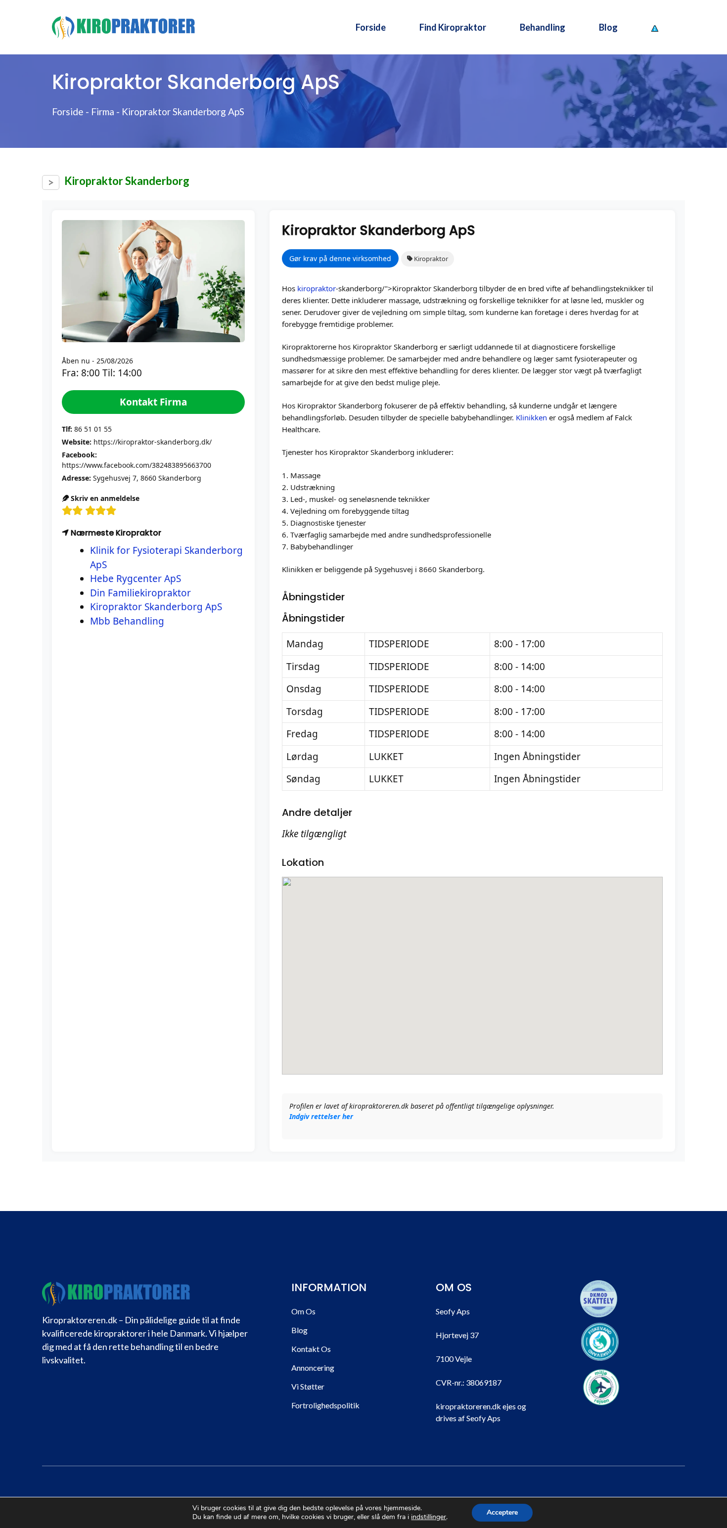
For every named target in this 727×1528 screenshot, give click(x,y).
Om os (303, 1311)
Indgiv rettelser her (321, 1116)
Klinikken (531, 417)
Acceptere (502, 1512)
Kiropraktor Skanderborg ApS (156, 606)
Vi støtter (307, 1386)
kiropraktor (316, 288)
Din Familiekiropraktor (140, 592)
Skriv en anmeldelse (104, 498)
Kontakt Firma (153, 402)
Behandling (542, 27)
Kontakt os (311, 1348)
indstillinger (428, 1517)
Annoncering (312, 1367)
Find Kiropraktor (452, 27)
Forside (371, 27)
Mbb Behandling (127, 621)
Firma (102, 111)
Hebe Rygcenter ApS (135, 578)
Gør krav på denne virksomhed (340, 258)
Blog (608, 27)
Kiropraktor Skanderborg (126, 180)
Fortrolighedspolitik (325, 1405)
